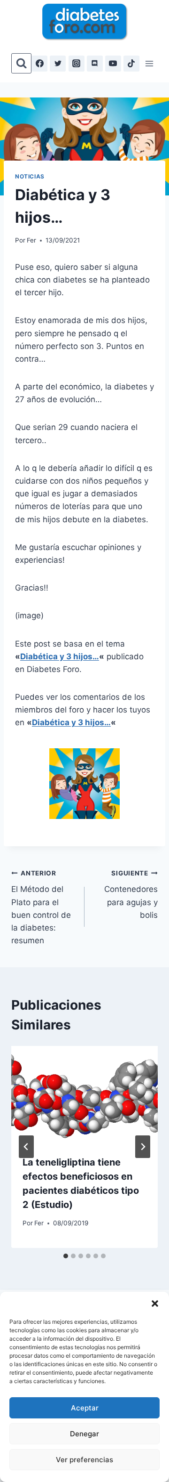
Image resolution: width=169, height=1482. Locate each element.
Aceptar (85, 1407)
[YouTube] (113, 64)
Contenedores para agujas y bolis (131, 894)
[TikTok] (131, 64)
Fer (31, 240)
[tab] (65, 1256)
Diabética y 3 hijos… (59, 656)
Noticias (30, 176)
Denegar (84, 1433)
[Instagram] (76, 64)
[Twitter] (58, 64)
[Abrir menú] (149, 63)
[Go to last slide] (26, 1146)
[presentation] (84, 1095)
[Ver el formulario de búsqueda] (21, 63)
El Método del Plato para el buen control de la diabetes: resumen (41, 907)
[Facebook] (39, 64)
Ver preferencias (84, 1459)
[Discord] (95, 64)
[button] (155, 1303)
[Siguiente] (142, 1146)
